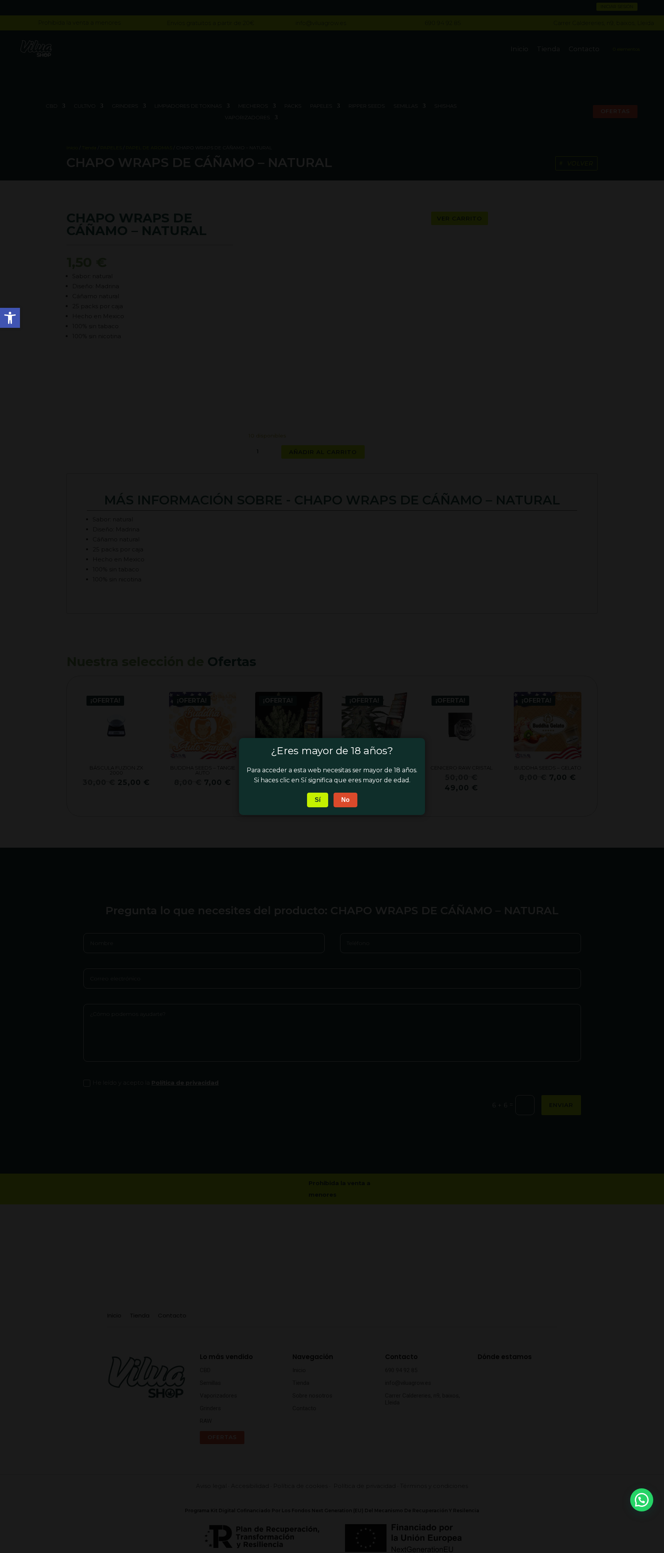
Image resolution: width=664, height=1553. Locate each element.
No (345, 800)
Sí (317, 800)
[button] (641, 1499)
